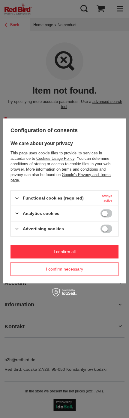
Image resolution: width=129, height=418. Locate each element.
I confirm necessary (64, 269)
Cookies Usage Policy (55, 158)
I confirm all (65, 251)
